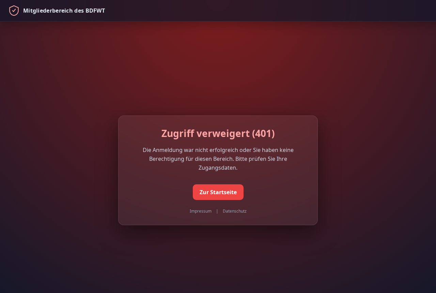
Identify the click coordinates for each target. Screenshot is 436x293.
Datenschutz (235, 211)
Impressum (201, 211)
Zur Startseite (218, 192)
